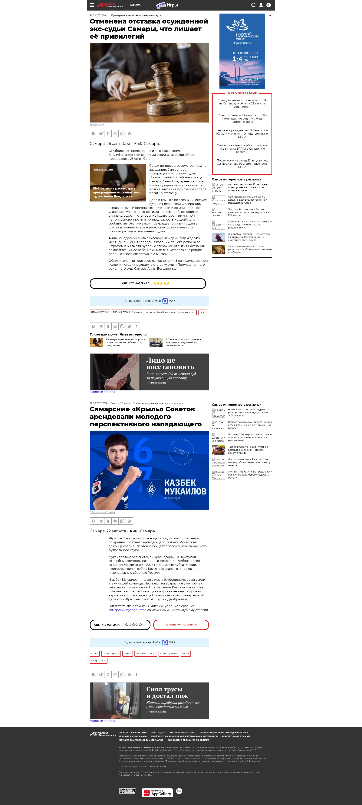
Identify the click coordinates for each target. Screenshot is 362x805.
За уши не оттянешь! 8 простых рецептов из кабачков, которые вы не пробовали (250, 249)
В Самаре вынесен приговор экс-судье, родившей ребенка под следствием (125, 342)
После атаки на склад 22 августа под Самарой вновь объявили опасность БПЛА (242, 164)
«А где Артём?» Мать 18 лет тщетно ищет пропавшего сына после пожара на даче (248, 187)
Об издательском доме (133, 732)
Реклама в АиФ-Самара (133, 736)
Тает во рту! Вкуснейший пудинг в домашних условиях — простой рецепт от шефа (248, 449)
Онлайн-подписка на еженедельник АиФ (223, 732)
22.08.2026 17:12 (98, 403)
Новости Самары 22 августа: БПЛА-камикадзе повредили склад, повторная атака (242, 118)
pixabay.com (97, 124)
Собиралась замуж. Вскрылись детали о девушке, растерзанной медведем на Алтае (247, 199)
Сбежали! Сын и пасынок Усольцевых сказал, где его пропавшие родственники (250, 224)
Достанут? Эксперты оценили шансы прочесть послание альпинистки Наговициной (250, 437)
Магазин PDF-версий (182, 732)
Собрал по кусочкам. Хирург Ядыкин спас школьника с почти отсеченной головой (250, 425)
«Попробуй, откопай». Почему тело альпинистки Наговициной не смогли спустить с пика (249, 237)
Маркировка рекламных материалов (141, 740)
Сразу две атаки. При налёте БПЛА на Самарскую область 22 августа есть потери (242, 103)
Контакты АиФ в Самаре (236, 736)
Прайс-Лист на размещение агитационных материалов (184, 736)
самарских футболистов (127, 610)
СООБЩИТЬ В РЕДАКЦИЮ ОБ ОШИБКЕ (188, 740)
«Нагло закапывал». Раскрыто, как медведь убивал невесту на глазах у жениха (249, 462)
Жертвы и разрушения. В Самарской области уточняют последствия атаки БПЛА (242, 133)
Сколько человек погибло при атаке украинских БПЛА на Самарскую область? (242, 149)
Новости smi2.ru (102, 392)
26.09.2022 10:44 (99, 15)
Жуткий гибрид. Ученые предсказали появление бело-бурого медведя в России (250, 474)
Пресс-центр (158, 732)
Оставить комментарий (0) (181, 625)
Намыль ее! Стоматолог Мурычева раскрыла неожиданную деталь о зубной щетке (248, 412)
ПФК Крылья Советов (102, 512)
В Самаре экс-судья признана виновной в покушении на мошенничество (183, 342)
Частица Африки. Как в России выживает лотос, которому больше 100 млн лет (249, 212)
